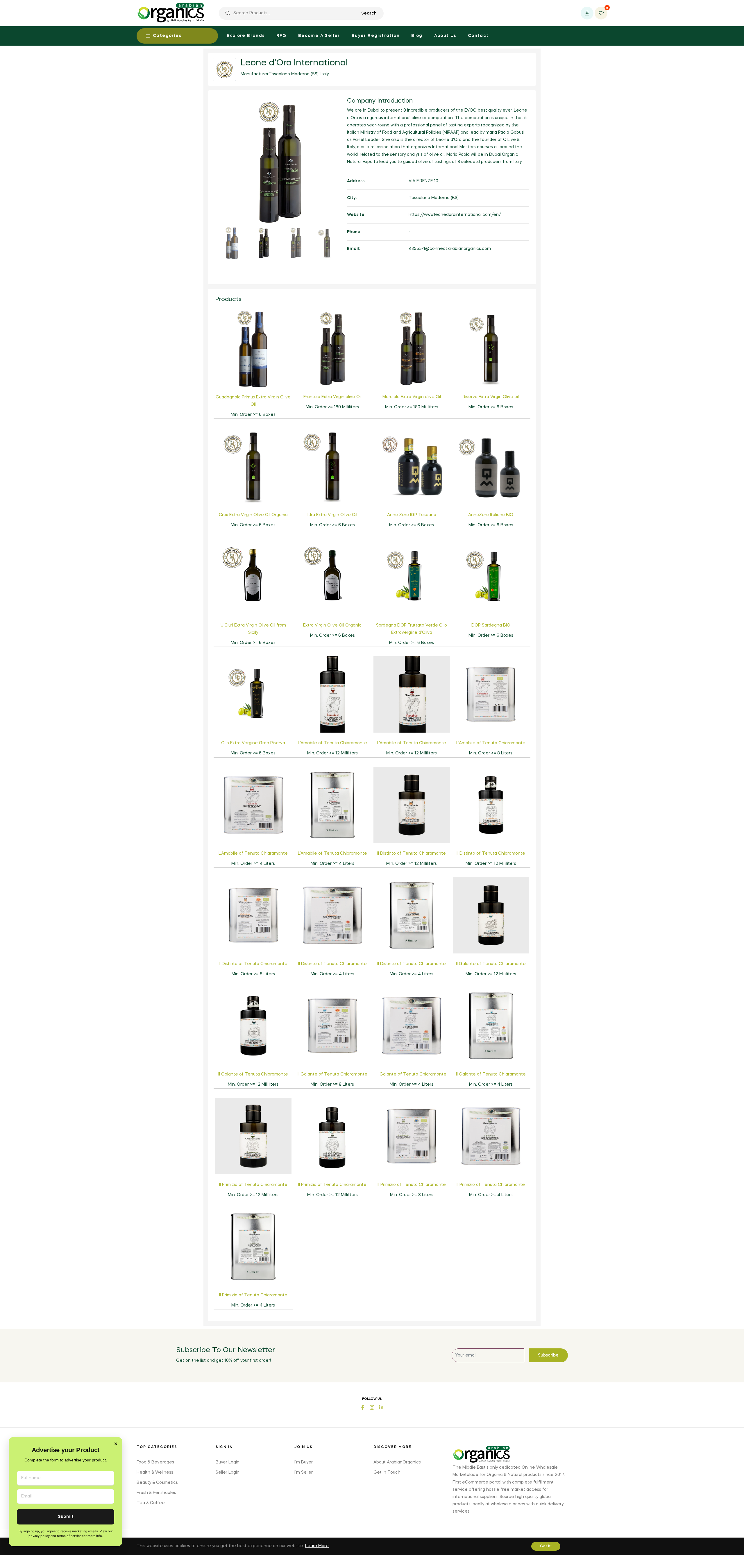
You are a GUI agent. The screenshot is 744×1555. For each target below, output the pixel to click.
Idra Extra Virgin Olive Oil (332, 515)
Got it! (546, 1546)
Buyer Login (227, 1462)
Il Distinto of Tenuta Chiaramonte (411, 853)
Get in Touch (386, 1472)
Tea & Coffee (151, 1503)
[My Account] (587, 13)
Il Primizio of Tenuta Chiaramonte (253, 1185)
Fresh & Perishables (156, 1493)
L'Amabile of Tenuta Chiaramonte (332, 743)
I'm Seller (303, 1472)
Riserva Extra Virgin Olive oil (491, 397)
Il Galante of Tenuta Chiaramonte (491, 964)
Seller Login (227, 1472)
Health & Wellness (155, 1472)
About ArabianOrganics (397, 1462)
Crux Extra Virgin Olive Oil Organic (253, 515)
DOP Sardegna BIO (490, 625)
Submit (66, 1517)
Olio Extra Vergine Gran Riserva (253, 743)
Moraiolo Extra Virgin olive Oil (411, 397)
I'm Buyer (303, 1462)
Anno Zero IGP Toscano (411, 515)
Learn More (317, 1546)
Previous (207, 179)
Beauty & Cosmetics (157, 1483)
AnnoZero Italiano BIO (490, 515)
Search (369, 13)
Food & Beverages (155, 1462)
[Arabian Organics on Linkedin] (381, 1407)
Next (351, 179)
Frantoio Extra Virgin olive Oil (332, 397)
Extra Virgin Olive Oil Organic (332, 625)
